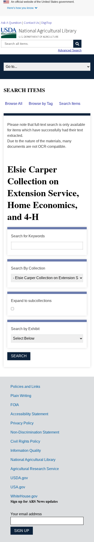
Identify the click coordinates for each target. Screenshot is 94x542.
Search (77, 44)
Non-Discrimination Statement (34, 432)
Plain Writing (20, 396)
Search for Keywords (28, 236)
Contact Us (31, 22)
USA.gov (17, 487)
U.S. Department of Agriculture (38, 36)
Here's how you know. (20, 8)
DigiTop (46, 22)
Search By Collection (28, 268)
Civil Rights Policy (25, 441)
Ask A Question (11, 22)
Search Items (69, 104)
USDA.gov (19, 478)
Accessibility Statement (29, 414)
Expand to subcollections (31, 301)
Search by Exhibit (25, 329)
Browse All (13, 104)
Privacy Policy (22, 423)
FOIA (14, 405)
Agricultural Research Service (34, 469)
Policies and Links (25, 387)
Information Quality (25, 450)
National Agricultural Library (47, 30)
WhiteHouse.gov (23, 496)
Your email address (26, 514)
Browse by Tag (41, 104)
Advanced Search (69, 50)
